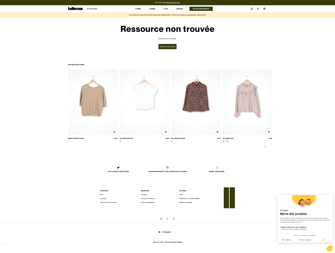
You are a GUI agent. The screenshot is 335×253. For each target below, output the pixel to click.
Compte (144, 194)
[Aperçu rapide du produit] (114, 132)
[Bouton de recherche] (258, 8)
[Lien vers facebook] (167, 219)
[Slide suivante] (265, 147)
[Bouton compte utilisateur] (251, 8)
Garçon (179, 9)
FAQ (101, 194)
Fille (166, 9)
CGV (181, 194)
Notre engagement (201, 9)
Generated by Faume (173, 242)
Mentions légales (185, 202)
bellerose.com (173, 3)
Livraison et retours (148, 198)
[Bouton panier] (264, 8)
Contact (103, 198)
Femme (138, 9)
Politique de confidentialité (189, 198)
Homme (152, 9)
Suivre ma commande (108, 202)
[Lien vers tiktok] (174, 219)
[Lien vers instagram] (161, 219)
